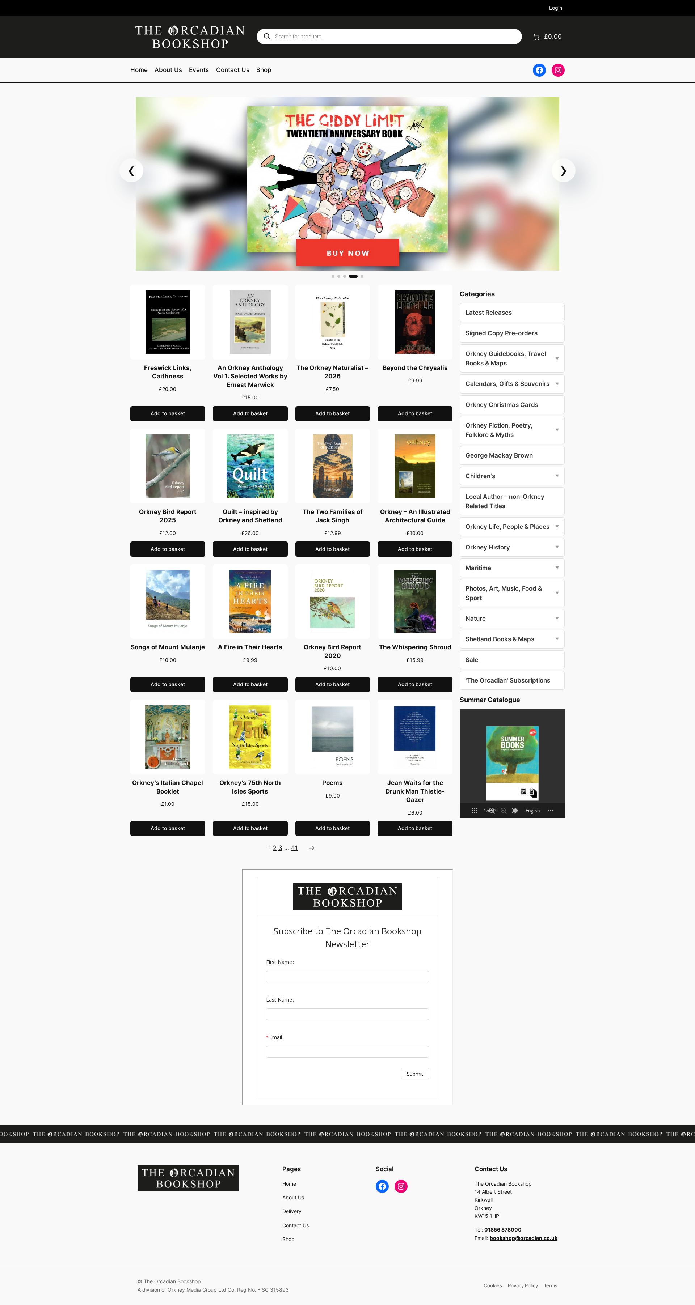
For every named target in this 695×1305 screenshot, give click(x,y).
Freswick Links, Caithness (167, 372)
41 (294, 847)
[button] (333, 276)
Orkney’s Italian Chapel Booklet (167, 787)
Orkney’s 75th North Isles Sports (250, 787)
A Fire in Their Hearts (250, 647)
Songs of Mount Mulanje (168, 647)
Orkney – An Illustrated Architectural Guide (415, 516)
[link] (347, 184)
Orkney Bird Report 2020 (332, 651)
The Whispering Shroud (415, 647)
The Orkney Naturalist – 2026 (332, 372)
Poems (332, 782)
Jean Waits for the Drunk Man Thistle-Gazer (415, 791)
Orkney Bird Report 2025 (168, 516)
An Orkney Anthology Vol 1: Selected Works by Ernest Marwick (250, 376)
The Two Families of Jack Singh (333, 516)
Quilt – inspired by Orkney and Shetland (250, 516)
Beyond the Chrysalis (415, 367)
